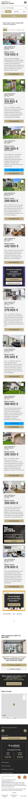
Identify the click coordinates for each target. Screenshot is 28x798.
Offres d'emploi (5, 762)
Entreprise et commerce (7, 769)
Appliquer (14, 16)
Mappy (15, 717)
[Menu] (25, 2)
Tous (3, 11)
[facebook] (2, 730)
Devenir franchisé (5, 765)
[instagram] (25, 730)
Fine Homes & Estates (7, 772)
